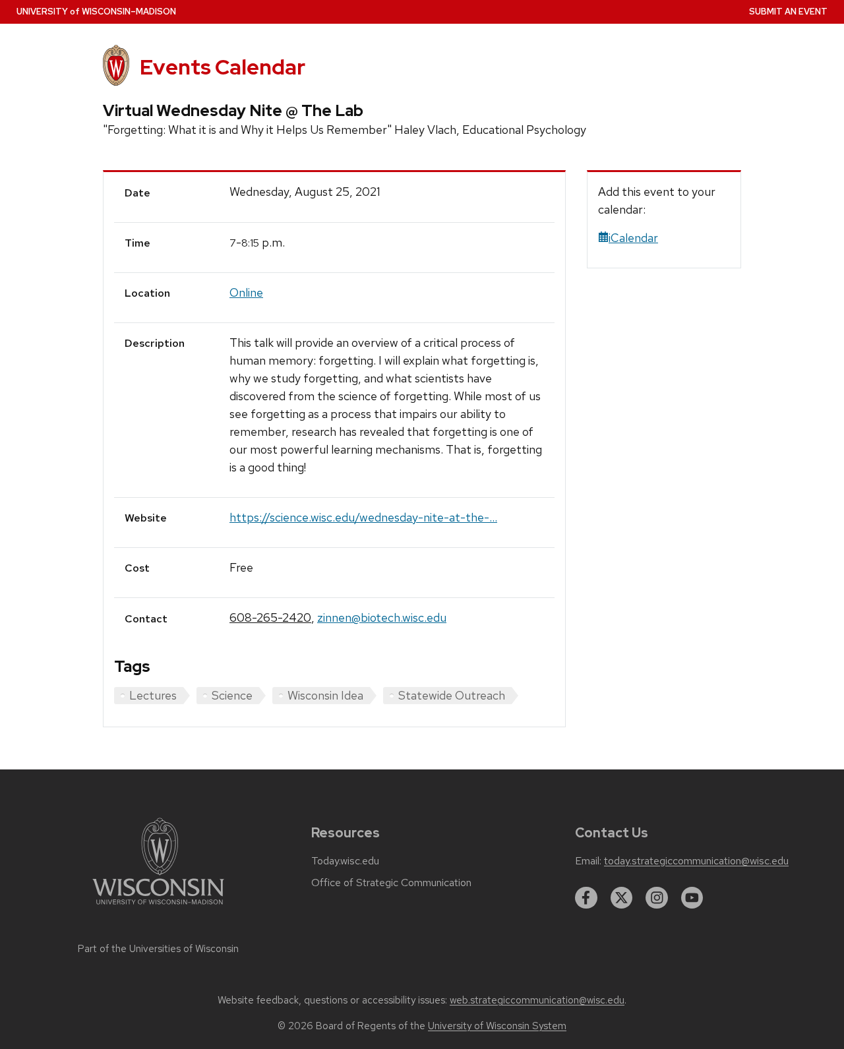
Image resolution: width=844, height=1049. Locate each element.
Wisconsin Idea (325, 695)
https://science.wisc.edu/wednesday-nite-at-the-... (363, 517)
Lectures (153, 695)
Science (232, 695)
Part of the (158, 948)
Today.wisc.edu (345, 861)
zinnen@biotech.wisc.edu (381, 617)
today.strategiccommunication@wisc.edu (696, 861)
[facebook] (586, 898)
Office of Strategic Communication (391, 882)
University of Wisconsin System (497, 1026)
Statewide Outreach (451, 695)
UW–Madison (96, 11)
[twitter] (622, 898)
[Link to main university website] (158, 907)
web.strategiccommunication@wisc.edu (537, 1000)
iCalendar (633, 237)
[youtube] (692, 898)
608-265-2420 (270, 617)
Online (246, 292)
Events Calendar (222, 67)
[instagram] (657, 898)
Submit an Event (788, 11)
